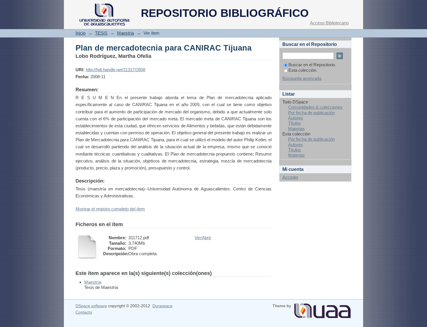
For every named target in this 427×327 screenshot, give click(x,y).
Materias (296, 128)
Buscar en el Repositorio (311, 64)
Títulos (294, 123)
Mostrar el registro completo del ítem (110, 208)
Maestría (125, 33)
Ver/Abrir (203, 237)
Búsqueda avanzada (301, 78)
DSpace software (91, 305)
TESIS (101, 33)
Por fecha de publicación (311, 112)
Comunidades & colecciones (315, 107)
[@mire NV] (322, 308)
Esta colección (302, 70)
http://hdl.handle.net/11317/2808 (115, 69)
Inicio (80, 33)
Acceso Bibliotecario (329, 22)
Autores (295, 117)
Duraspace (162, 305)
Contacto (84, 312)
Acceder (290, 177)
